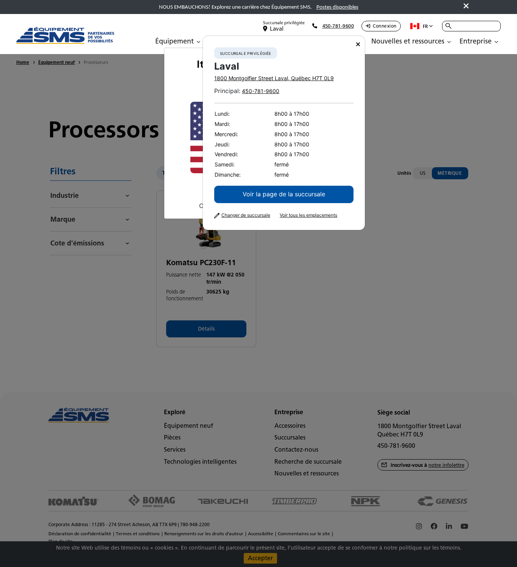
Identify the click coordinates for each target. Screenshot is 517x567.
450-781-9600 (260, 91)
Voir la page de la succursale (284, 194)
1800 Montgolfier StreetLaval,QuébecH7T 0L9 (274, 78)
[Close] (358, 44)
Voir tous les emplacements (308, 215)
